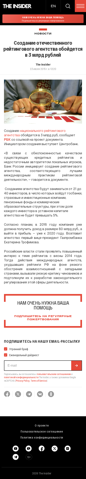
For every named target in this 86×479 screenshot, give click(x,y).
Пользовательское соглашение (42, 431)
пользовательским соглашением (54, 374)
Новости (42, 34)
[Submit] (76, 365)
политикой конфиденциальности (21, 377)
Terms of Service (39, 380)
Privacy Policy (23, 380)
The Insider (43, 64)
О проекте (42, 425)
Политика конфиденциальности (41, 437)
